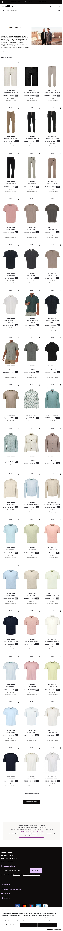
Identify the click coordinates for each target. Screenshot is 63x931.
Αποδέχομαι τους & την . (22, 874)
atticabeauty (16, 889)
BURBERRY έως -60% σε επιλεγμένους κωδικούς (22, 1)
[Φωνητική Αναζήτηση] (58, 10)
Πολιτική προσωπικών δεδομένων (31, 874)
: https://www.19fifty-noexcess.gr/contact (31, 837)
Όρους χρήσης (16, 874)
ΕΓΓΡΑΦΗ (35, 870)
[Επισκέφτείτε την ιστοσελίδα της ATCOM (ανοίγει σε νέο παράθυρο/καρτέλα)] (54, 929)
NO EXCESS (6, 58)
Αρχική (3, 17)
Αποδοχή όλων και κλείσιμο (47, 924)
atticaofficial (8, 889)
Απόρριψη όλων (28, 924)
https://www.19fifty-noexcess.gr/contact (31, 831)
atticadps (7, 884)
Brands (8, 17)
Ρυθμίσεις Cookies (10, 924)
